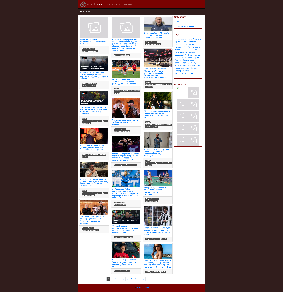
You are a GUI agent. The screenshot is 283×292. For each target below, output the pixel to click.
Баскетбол (149, 87)
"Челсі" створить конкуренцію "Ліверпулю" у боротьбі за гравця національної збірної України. (157, 114)
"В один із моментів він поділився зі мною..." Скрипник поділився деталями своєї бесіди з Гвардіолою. (125, 229)
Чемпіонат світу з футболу (97, 154)
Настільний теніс (151, 201)
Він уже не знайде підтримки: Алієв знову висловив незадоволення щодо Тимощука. (157, 152)
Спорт (84, 83)
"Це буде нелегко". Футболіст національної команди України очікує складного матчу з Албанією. (93, 110)
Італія (185, 63)
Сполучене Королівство (90, 230)
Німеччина (129, 237)
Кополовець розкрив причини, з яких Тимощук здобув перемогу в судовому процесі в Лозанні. (94, 75)
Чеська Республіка (188, 65)
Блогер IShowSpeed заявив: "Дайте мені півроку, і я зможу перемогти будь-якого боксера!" (125, 263)
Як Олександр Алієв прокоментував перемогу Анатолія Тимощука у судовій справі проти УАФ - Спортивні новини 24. (125, 193)
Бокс (127, 271)
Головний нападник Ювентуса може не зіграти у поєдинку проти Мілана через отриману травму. (157, 231)
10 (143, 279)
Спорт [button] (108, 4)
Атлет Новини (94, 4)
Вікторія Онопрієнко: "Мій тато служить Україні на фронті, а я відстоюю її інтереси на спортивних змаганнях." (125, 157)
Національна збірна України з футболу (95, 121)
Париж (122, 165)
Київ (127, 55)
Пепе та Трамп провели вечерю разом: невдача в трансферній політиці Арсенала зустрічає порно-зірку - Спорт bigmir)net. (157, 263)
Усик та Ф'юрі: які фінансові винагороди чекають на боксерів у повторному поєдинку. (92, 220)
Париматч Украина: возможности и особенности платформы (93, 42)
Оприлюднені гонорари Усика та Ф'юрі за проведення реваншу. (125, 122)
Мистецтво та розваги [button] (122, 4)
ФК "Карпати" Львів (89, 86)
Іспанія (122, 237)
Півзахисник (92, 83)
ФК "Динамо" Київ (88, 195)
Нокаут (122, 271)
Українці (91, 49)
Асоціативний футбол (153, 44)
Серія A (163, 239)
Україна (84, 49)
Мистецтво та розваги (89, 51)
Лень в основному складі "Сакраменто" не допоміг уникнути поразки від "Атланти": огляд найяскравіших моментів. (155, 73)
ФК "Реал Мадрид (192, 55)
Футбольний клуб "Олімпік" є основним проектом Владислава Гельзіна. (156, 35)
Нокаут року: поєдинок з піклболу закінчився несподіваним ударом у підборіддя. (155, 191)
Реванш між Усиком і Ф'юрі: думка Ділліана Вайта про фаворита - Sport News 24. (92, 147)
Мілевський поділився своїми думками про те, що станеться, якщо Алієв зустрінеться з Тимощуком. (94, 182)
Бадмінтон (154, 199)
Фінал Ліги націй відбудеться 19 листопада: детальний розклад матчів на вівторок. (124, 81)
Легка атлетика (131, 165)
